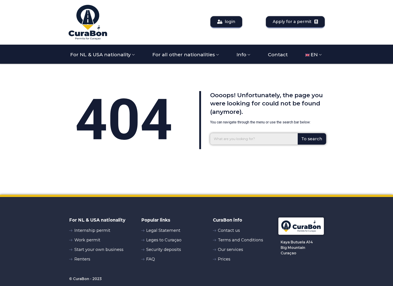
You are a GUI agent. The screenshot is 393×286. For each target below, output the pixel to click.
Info (241, 54)
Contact (278, 54)
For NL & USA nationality (100, 54)
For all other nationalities (183, 54)
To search (311, 138)
